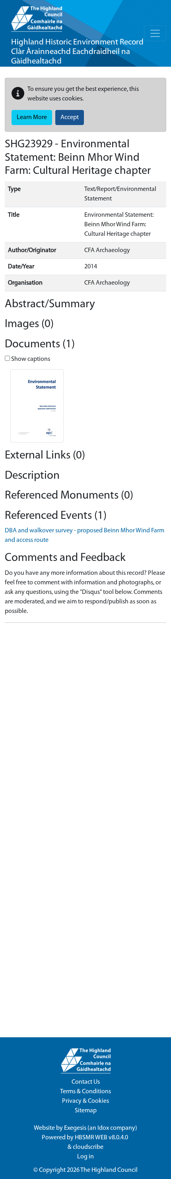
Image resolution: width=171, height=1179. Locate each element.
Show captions (30, 359)
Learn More (32, 117)
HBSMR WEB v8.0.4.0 (102, 1138)
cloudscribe (88, 1147)
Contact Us (86, 1082)
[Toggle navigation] (155, 33)
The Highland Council (109, 1170)
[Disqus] (85, 728)
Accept (69, 117)
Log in (85, 1157)
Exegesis (75, 1128)
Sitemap (86, 1111)
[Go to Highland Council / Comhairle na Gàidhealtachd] (36, 16)
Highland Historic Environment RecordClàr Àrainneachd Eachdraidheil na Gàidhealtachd (77, 52)
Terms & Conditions (85, 1091)
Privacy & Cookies (85, 1101)
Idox (103, 1128)
